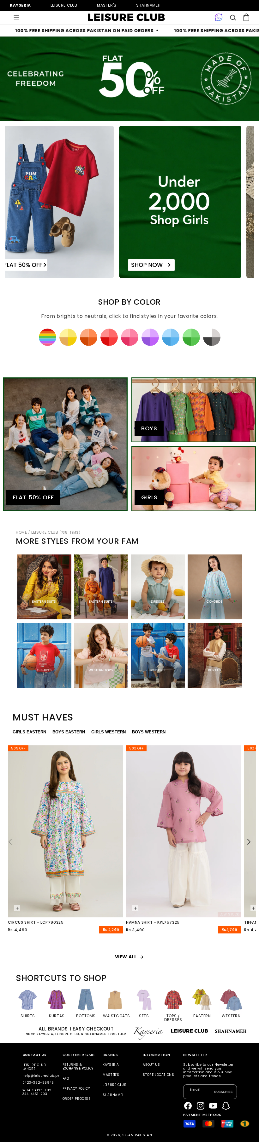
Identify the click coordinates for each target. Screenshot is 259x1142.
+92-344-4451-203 (38, 1092)
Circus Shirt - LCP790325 (35, 922)
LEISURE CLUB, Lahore (34, 1067)
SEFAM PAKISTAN (137, 1135)
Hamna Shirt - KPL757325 (153, 922)
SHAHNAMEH (113, 1095)
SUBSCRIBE (223, 1091)
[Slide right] (249, 842)
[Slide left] (10, 842)
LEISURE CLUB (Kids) (64, 5)
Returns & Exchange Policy (78, 1067)
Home (21, 532)
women (107, 5)
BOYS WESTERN (149, 732)
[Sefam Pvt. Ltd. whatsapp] (219, 17)
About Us (151, 1065)
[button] (16, 18)
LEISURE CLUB (55, 532)
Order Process (77, 1098)
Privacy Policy (76, 1088)
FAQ (66, 1078)
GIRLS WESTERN (108, 732)
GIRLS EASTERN (29, 732)
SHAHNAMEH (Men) (148, 5)
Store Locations (158, 1074)
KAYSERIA (111, 1065)
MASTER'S (111, 1074)
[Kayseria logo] (126, 17)
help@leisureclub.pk (40, 1075)
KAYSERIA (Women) (20, 5)
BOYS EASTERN (68, 732)
